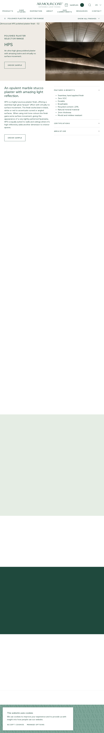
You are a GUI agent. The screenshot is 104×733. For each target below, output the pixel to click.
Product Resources (33, 647)
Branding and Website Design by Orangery (19, 699)
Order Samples (32, 651)
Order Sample (15, 138)
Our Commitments (54, 659)
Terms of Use (48, 696)
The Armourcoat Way (55, 647)
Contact (49, 663)
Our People (51, 655)
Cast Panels (9, 675)
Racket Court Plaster (13, 683)
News (48, 667)
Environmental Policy (61, 696)
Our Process (51, 651)
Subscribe (91, 607)
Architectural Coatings (14, 679)
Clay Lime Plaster (12, 661)
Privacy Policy (37, 696)
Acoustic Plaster (11, 665)
